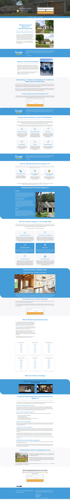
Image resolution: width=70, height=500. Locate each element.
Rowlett (21, 350)
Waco (35, 347)
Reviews (35, 17)
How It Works (29, 17)
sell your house (46, 453)
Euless (21, 361)
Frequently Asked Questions (26, 490)
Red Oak (49, 361)
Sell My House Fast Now (19, 34)
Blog (20, 490)
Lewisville (35, 366)
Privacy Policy (18, 490)
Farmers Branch (21, 363)
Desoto (21, 351)
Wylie (35, 350)
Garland (21, 347)
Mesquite (21, 348)
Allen (35, 348)
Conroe (35, 346)
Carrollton (21, 349)
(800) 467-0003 (51, 1)
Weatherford (49, 360)
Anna (35, 360)
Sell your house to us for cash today (43, 184)
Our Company (40, 17)
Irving (21, 346)
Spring (24, 326)
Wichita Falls (49, 363)
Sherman (21, 359)
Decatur (35, 368)
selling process (26, 441)
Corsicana (35, 362)
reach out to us (43, 463)
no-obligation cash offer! (29, 337)
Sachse (49, 368)
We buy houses (18, 326)
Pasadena (49, 362)
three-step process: (37, 167)
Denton (35, 351)
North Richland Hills (21, 360)
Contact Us (31, 490)
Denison (49, 347)
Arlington (21, 345)
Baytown (49, 352)
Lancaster (49, 348)
